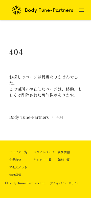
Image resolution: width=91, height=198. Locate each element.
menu (81, 10)
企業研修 (15, 159)
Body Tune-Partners (29, 117)
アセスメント (18, 167)
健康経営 (15, 175)
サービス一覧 (18, 152)
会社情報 (64, 152)
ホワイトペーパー (45, 152)
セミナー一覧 (42, 159)
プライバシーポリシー (65, 183)
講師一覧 (64, 159)
